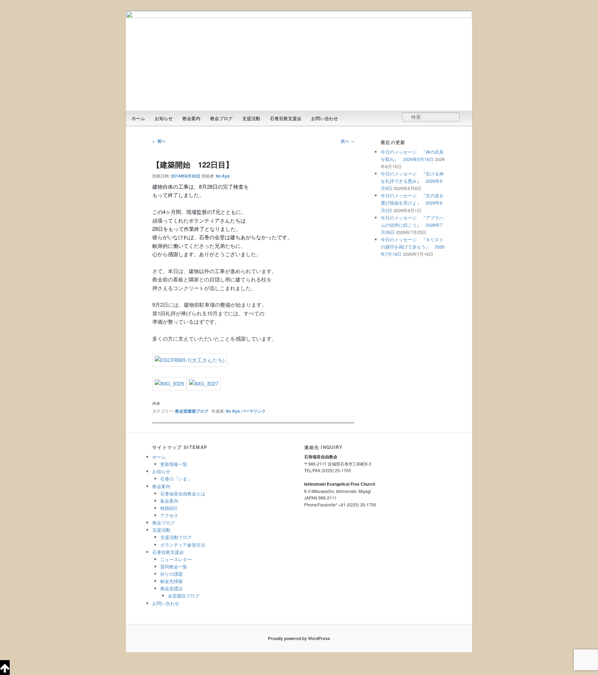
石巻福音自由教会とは (182, 493)
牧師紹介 (169, 508)
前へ (159, 141)
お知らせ (164, 118)
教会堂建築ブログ (191, 411)
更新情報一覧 (173, 464)
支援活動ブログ (176, 537)
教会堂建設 (171, 588)
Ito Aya (223, 176)
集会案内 (169, 500)
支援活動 (251, 118)
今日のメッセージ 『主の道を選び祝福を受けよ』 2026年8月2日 (412, 202)
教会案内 (191, 118)
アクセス (169, 515)
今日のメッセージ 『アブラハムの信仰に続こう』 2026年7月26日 (412, 224)
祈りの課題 (171, 573)
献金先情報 (171, 581)
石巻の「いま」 (176, 478)
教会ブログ (221, 118)
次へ (347, 141)
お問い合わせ (324, 118)
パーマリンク (253, 411)
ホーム (138, 118)
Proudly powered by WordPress (299, 638)
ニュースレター (176, 559)
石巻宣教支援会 (285, 118)
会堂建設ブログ (183, 595)
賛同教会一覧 (173, 566)
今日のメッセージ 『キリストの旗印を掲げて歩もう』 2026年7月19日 (412, 246)
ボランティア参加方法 (182, 544)
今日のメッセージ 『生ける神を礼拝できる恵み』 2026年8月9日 (412, 180)
